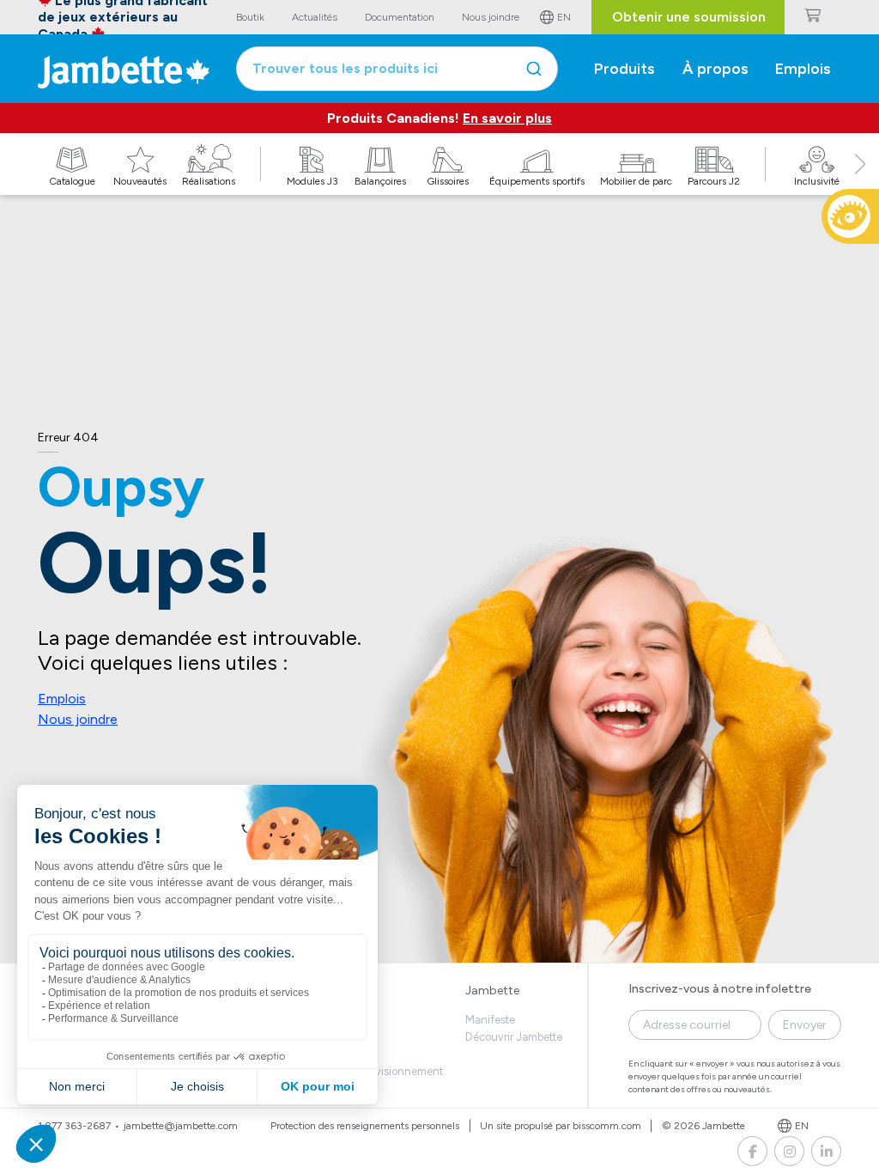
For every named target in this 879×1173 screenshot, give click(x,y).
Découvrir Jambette (513, 1036)
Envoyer (805, 1025)
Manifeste (490, 1019)
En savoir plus (507, 118)
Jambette (492, 990)
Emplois (62, 698)
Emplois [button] (803, 68)
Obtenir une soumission (689, 17)
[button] (860, 183)
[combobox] (397, 68)
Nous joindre (78, 719)
